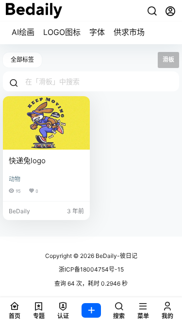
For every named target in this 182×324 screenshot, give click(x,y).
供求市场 (129, 32)
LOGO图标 (62, 32)
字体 (97, 32)
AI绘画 (23, 32)
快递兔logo (27, 160)
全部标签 (22, 59)
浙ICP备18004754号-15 (91, 269)
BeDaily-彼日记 (115, 255)
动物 (14, 179)
